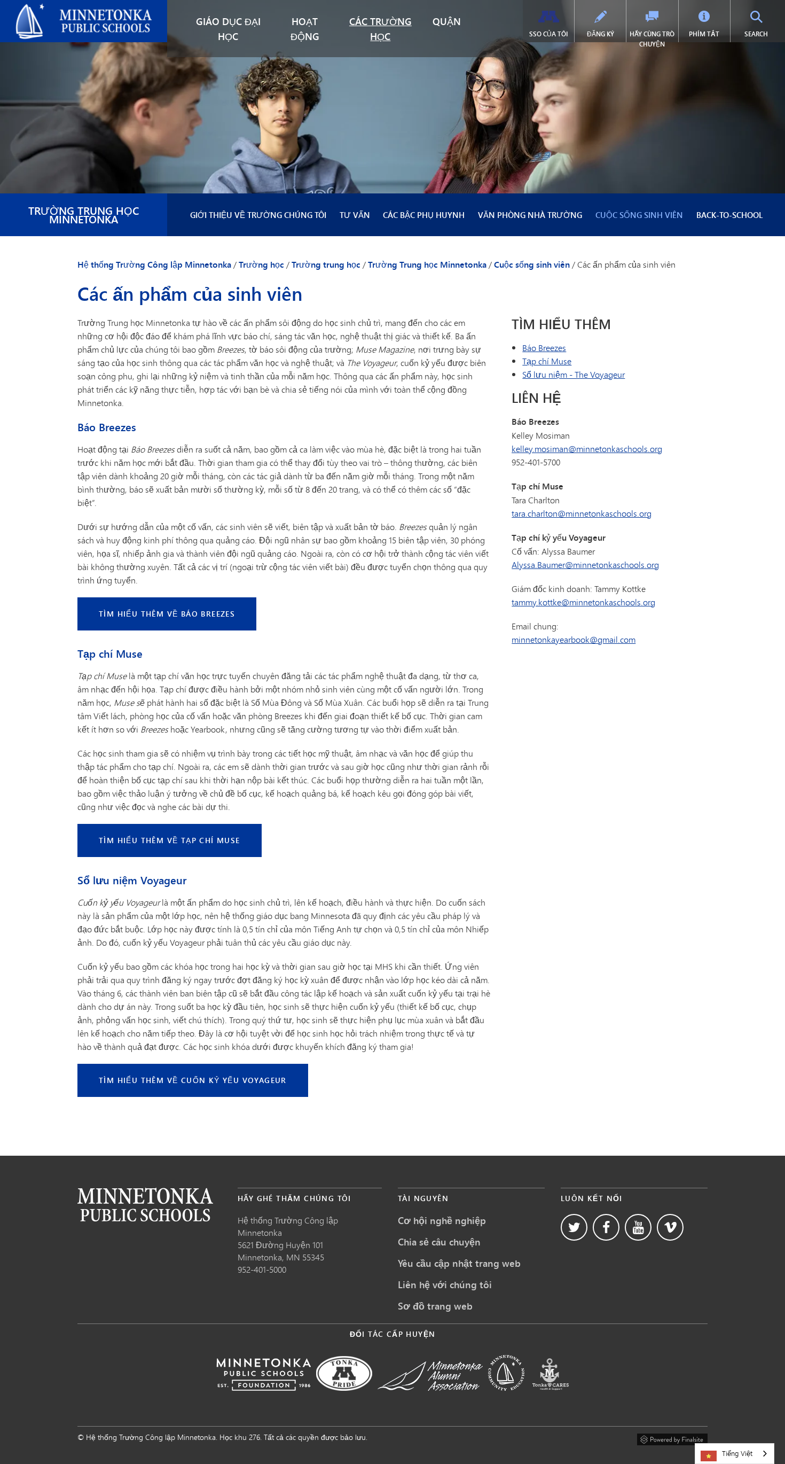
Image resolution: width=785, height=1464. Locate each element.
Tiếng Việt (737, 1453)
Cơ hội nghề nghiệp (442, 1220)
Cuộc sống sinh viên (639, 215)
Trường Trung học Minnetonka (83, 215)
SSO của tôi (548, 33)
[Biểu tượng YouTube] (638, 1227)
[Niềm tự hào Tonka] (344, 1398)
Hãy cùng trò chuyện (652, 39)
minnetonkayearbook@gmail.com (573, 639)
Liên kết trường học (145, 1204)
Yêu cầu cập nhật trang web (459, 1263)
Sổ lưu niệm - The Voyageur (573, 374)
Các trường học (380, 28)
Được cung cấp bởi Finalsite (672, 1438)
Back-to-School (729, 215)
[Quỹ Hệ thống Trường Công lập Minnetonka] (263, 1398)
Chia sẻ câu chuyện (439, 1242)
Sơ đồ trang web (435, 1306)
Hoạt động (305, 28)
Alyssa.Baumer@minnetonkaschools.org (585, 564)
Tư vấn (355, 215)
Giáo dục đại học (228, 28)
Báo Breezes (544, 347)
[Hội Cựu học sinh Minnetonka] (430, 1398)
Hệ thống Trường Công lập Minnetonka (81, 8)
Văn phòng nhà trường (530, 215)
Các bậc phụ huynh (424, 215)
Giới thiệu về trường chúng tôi (258, 215)
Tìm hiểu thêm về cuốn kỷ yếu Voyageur (193, 1080)
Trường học (261, 264)
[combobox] (734, 1453)
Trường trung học (326, 264)
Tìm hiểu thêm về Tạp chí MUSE (169, 840)
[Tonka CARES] (550, 1398)
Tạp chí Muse (546, 361)
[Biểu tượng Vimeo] (670, 1227)
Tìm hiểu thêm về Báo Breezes (167, 613)
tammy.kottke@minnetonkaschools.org (583, 602)
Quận (447, 21)
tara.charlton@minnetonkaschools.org (581, 513)
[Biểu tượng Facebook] (606, 1227)
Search (763, 33)
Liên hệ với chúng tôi (445, 1284)
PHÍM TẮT (704, 33)
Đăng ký (600, 33)
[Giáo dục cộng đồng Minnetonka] (506, 1398)
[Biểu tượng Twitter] (574, 1227)
